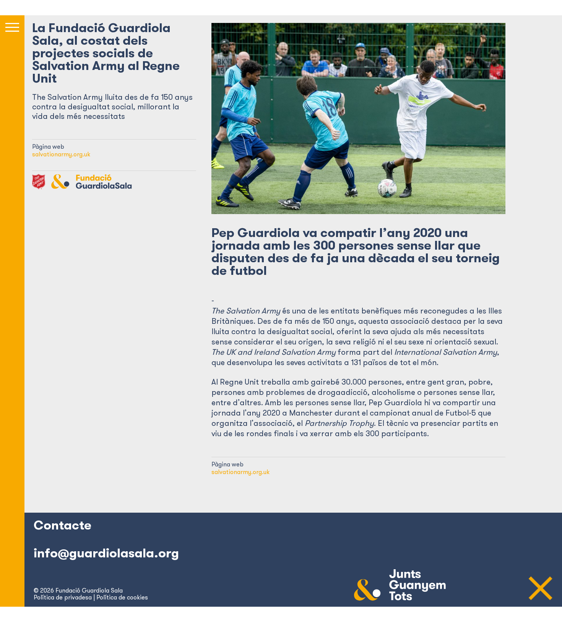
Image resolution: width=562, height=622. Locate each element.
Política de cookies (122, 597)
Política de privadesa (63, 597)
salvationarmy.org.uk (61, 154)
